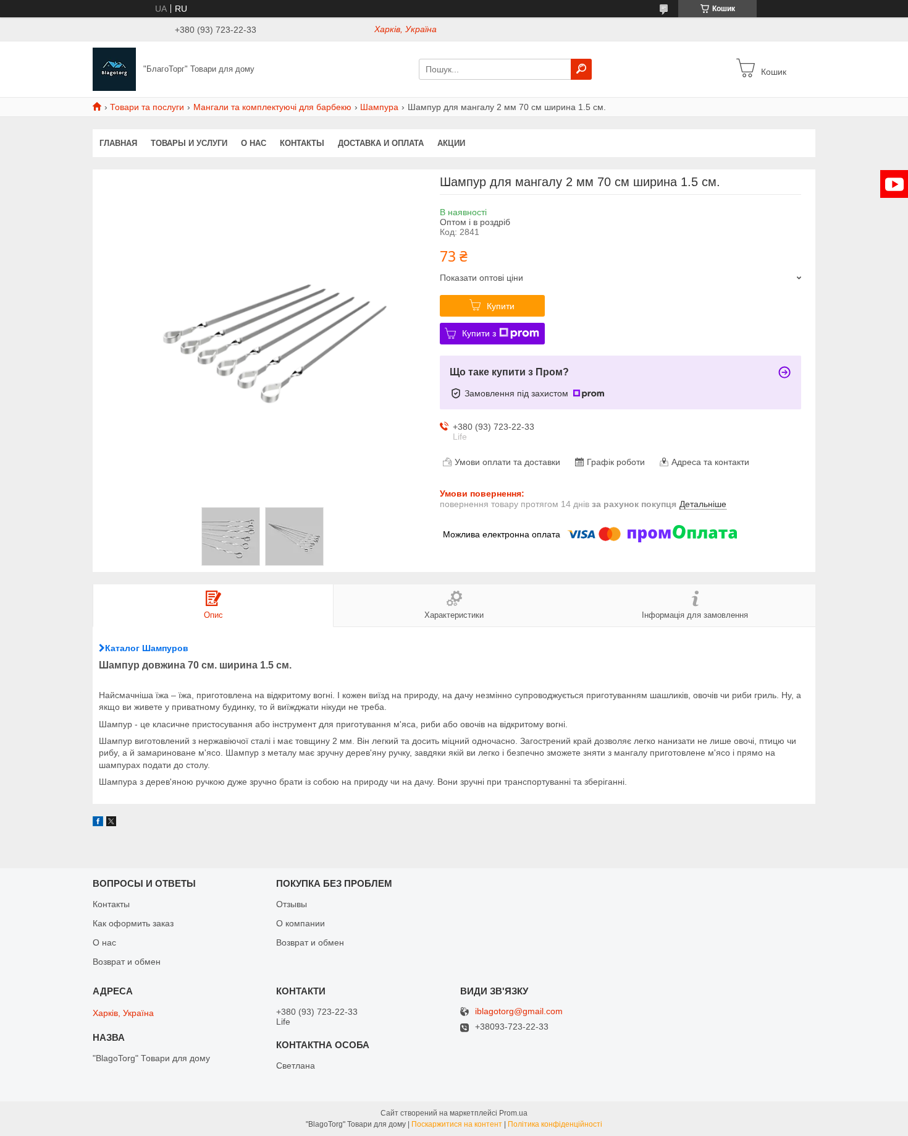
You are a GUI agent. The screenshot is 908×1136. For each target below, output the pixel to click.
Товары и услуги (189, 143)
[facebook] (98, 823)
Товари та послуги (147, 107)
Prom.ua (513, 1113)
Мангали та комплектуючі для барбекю (272, 107)
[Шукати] (581, 69)
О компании (300, 923)
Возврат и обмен (127, 962)
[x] (111, 823)
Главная (118, 143)
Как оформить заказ (133, 923)
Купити (501, 306)
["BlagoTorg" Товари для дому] (114, 69)
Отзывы (291, 904)
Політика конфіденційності (555, 1124)
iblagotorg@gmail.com (519, 1011)
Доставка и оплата (381, 143)
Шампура (379, 107)
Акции (451, 143)
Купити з (479, 333)
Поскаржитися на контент (456, 1124)
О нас (253, 143)
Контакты (302, 143)
